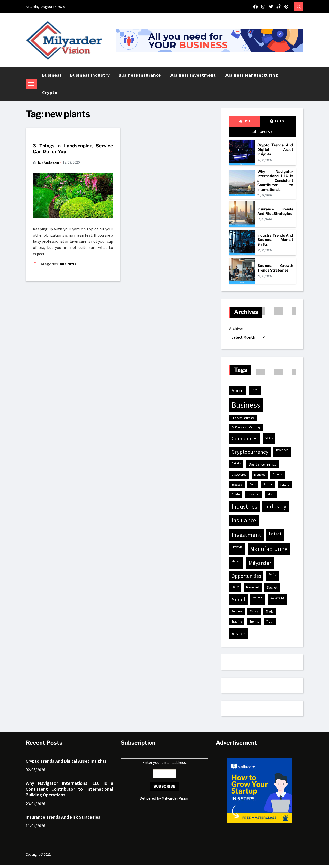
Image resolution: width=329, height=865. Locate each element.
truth (269, 621)
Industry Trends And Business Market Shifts (275, 239)
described (282, 450)
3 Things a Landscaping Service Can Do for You (73, 148)
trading (237, 621)
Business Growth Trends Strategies (275, 267)
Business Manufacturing (251, 75)
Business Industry (90, 75)
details (236, 463)
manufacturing (269, 549)
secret (272, 587)
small (238, 599)
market (236, 561)
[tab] (244, 121)
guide (236, 494)
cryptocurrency (250, 451)
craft (269, 437)
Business (52, 75)
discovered (239, 474)
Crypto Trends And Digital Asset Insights (275, 149)
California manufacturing (246, 427)
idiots (271, 494)
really (235, 586)
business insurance (243, 418)
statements (277, 597)
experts (277, 474)
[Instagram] (263, 6)
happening (253, 494)
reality (273, 574)
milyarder (260, 562)
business (246, 405)
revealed (252, 587)
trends (254, 621)
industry (275, 506)
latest (275, 534)
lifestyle (237, 547)
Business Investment (192, 75)
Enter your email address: (164, 780)
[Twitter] (270, 6)
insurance (244, 520)
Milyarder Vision (175, 798)
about (238, 390)
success (237, 611)
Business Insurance (139, 75)
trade (269, 611)
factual (268, 484)
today (254, 611)
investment (246, 535)
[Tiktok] (278, 6)
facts (253, 484)
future (284, 484)
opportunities (246, 576)
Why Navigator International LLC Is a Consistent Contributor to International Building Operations (275, 180)
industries (244, 506)
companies (245, 438)
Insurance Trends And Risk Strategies (275, 211)
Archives (236, 328)
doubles (259, 474)
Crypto (50, 92)
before (255, 389)
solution (258, 597)
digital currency (263, 464)
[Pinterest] (286, 6)
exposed (237, 484)
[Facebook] (255, 6)
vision (239, 633)
